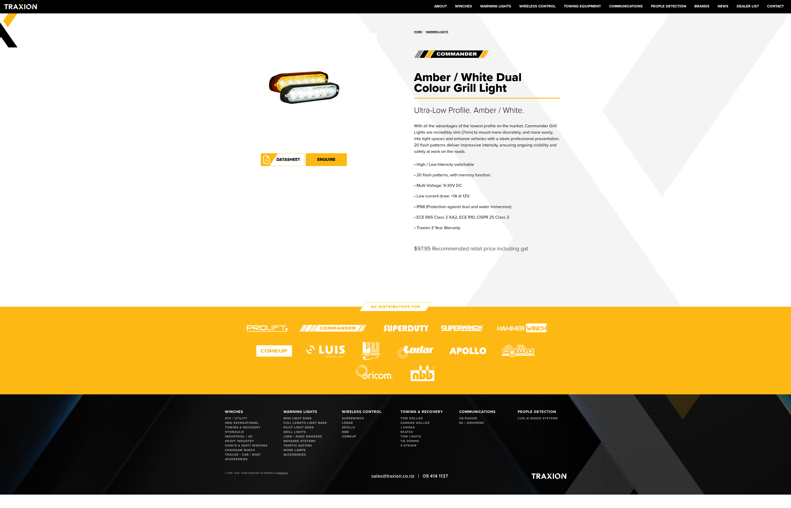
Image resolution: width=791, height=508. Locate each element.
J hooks (407, 427)
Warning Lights (437, 32)
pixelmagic (283, 473)
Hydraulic (234, 432)
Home (418, 32)
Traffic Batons (297, 445)
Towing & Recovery (243, 427)
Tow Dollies (411, 418)
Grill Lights (294, 432)
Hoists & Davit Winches (246, 445)
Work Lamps (294, 450)
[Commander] (487, 54)
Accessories (236, 459)
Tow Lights (410, 436)
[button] (463, 6)
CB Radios (468, 418)
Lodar (347, 423)
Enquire (326, 159)
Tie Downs (409, 441)
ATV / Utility (236, 418)
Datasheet (288, 159)
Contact (775, 6)
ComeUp (349, 436)
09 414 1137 (435, 476)
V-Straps (408, 445)
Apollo (348, 427)
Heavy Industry (239, 441)
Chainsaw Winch (240, 450)
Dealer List (748, 6)
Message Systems (299, 441)
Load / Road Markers (302, 436)
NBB (345, 432)
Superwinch (353, 418)
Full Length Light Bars (305, 423)
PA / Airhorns (471, 423)
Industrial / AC (239, 436)
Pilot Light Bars (298, 427)
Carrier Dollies (415, 423)
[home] (20, 6)
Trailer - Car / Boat (243, 454)
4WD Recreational (242, 423)
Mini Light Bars (297, 418)
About (440, 6)
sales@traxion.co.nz (392, 476)
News (723, 6)
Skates (406, 432)
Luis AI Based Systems (538, 418)
